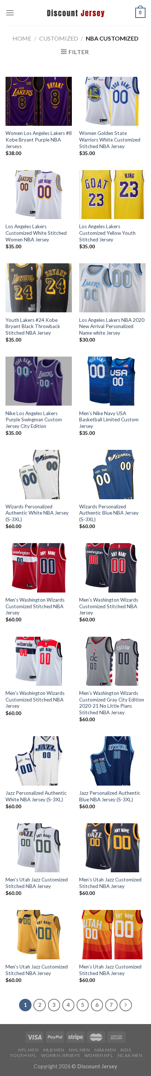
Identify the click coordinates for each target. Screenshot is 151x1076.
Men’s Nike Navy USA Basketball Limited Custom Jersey (109, 419)
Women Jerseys (60, 1055)
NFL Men (28, 1050)
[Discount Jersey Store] (75, 12)
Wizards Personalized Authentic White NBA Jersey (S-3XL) (37, 513)
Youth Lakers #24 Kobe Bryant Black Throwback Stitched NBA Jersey (32, 326)
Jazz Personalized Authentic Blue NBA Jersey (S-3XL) (109, 796)
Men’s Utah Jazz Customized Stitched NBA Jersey (36, 883)
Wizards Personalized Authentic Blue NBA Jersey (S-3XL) (109, 513)
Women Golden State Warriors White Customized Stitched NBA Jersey (109, 139)
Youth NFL (23, 1055)
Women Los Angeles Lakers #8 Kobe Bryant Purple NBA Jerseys (38, 139)
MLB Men (54, 1050)
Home (21, 38)
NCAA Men (130, 1055)
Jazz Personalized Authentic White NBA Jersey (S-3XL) (36, 796)
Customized (58, 38)
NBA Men (105, 1050)
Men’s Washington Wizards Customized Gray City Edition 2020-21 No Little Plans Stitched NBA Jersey (111, 702)
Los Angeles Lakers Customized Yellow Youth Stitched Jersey (107, 232)
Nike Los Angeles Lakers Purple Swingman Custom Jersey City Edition (33, 419)
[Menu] (9, 13)
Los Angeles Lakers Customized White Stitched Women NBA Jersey (36, 232)
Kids (126, 1050)
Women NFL (98, 1055)
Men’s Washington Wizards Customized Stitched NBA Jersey (35, 606)
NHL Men (79, 1050)
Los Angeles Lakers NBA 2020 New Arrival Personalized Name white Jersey (111, 326)
